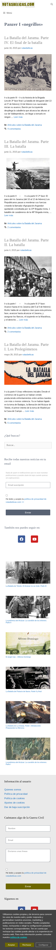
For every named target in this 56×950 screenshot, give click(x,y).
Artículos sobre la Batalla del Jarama (24, 125)
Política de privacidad (15, 794)
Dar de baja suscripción (17, 807)
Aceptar (11, 945)
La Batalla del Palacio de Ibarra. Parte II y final (24, 691)
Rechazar (26, 945)
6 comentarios (14, 423)
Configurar (43, 945)
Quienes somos (12, 789)
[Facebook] (21, 539)
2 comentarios (14, 227)
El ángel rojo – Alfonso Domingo (18, 657)
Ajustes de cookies (14, 802)
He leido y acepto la (26, 500)
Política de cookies (14, 798)
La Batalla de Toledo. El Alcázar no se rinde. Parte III (26, 586)
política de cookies (18, 937)
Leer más (18, 117)
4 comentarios (14, 129)
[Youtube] (34, 539)
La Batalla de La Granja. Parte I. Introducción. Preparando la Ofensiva (23, 727)
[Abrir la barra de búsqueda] (52, 4)
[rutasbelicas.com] (18, 4)
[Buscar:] (28, 445)
